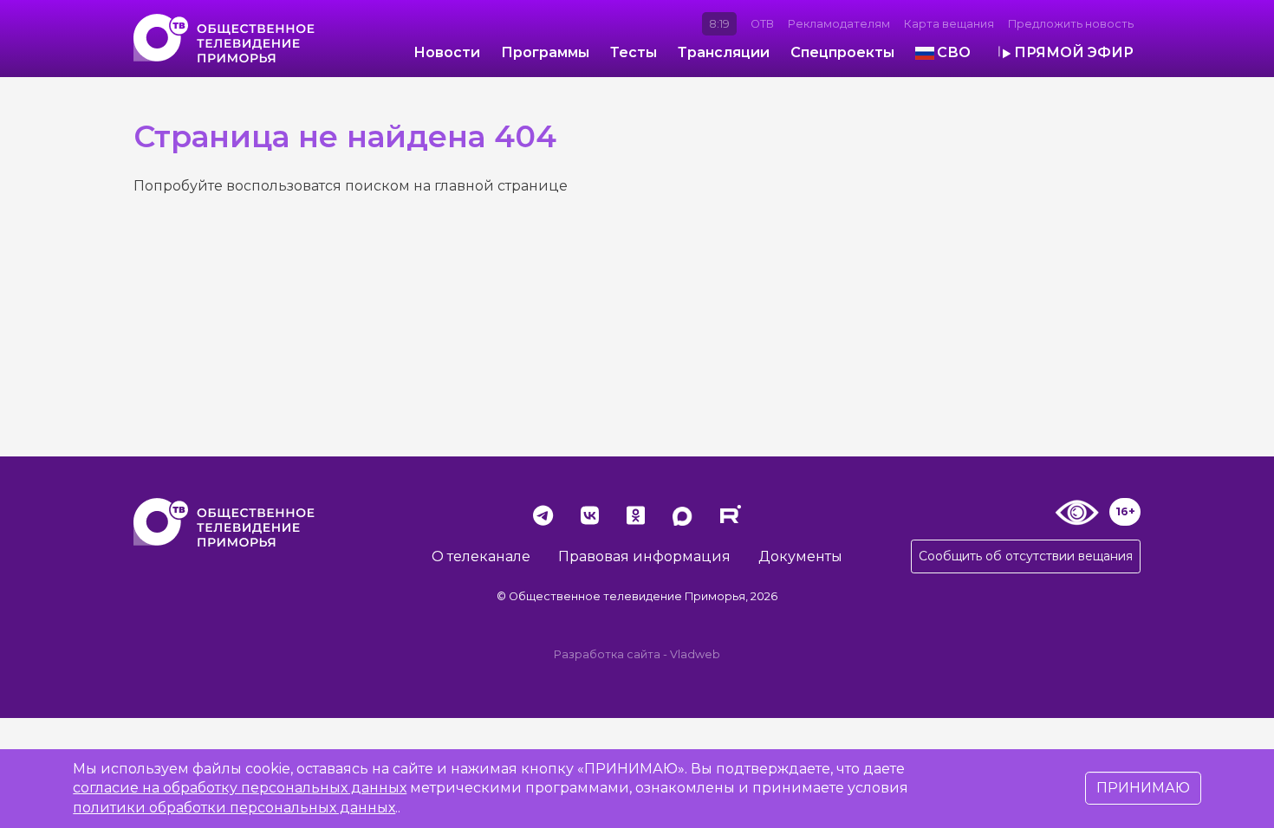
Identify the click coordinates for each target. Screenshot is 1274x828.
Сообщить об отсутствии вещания (1026, 556)
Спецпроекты (842, 52)
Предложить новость (1071, 23)
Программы (545, 52)
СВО (954, 52)
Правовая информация (644, 556)
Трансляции (724, 52)
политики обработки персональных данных (234, 807)
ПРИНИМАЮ (1143, 787)
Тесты (633, 52)
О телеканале (481, 556)
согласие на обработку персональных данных (239, 787)
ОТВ (762, 23)
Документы (800, 556)
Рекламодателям (839, 23)
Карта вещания (949, 23)
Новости (446, 52)
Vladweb (695, 654)
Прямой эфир (1074, 52)
